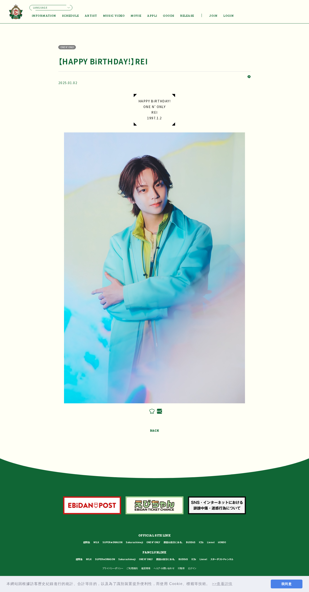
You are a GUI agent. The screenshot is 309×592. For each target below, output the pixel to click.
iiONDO (222, 542)
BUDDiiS (190, 542)
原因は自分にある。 (173, 542)
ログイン (192, 568)
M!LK (96, 542)
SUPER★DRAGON (112, 542)
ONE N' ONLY (153, 542)
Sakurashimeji (134, 542)
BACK (154, 430)
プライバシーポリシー (112, 568)
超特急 (86, 542)
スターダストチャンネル (221, 559)
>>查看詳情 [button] (222, 584)
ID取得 (181, 568)
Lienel (210, 542)
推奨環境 (145, 568)
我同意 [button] (286, 584)
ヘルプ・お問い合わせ (164, 568)
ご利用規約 (132, 568)
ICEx (201, 542)
